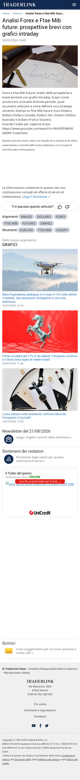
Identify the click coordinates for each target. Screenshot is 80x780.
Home (5, 13)
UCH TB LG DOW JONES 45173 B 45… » (40, 481)
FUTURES (29, 223)
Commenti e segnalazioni (40, 710)
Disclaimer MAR (22, 759)
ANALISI (26, 217)
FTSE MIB (10, 223)
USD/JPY (62, 230)
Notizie (17, 13)
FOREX (60, 217)
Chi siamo (40, 704)
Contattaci (40, 716)
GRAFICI (46, 223)
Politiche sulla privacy (49, 759)
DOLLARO (44, 217)
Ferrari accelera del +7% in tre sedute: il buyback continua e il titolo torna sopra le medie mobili (39, 357)
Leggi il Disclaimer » (36, 197)
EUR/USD (26, 230)
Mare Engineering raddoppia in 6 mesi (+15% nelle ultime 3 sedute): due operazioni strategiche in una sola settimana (39, 298)
